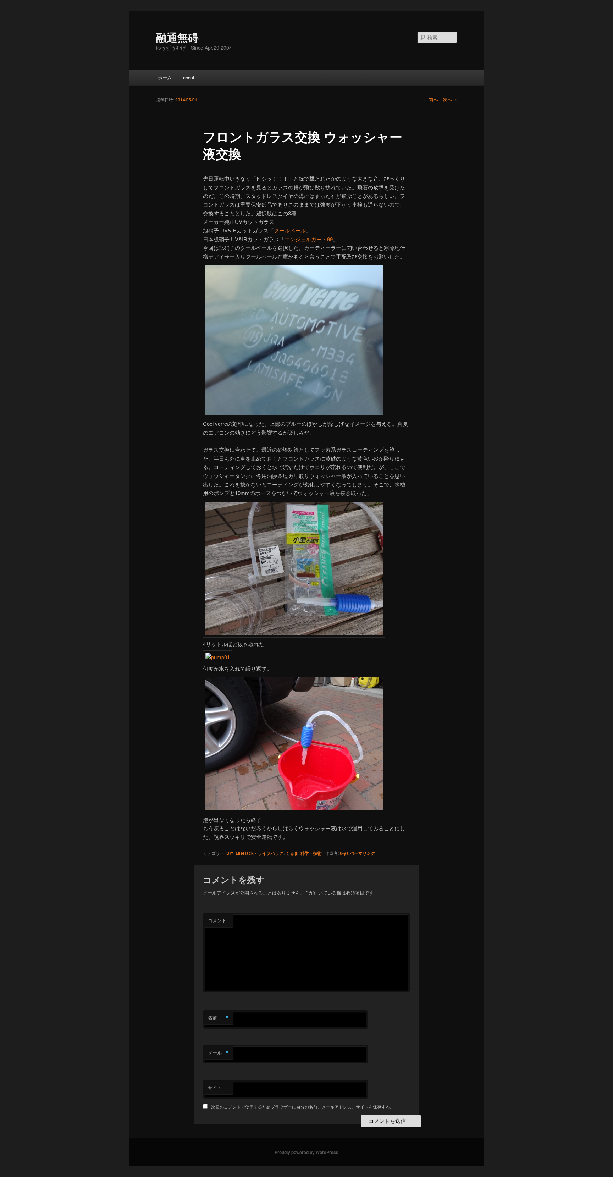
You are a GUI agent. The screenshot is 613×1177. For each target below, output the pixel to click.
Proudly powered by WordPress (306, 1152)
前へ (431, 99)
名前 (218, 1017)
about (188, 77)
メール (218, 1052)
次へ (450, 99)
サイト (215, 1087)
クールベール (290, 230)
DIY (229, 853)
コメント (217, 920)
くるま (292, 853)
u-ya (344, 853)
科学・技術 (311, 853)
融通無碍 (177, 37)
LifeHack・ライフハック (259, 853)
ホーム (165, 77)
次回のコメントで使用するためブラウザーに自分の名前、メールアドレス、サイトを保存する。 (302, 1107)
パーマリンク (362, 853)
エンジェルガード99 (309, 239)
